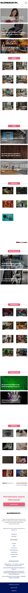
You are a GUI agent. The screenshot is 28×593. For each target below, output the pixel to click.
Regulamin (14, 591)
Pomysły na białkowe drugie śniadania (8, 209)
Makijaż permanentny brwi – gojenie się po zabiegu (9, 438)
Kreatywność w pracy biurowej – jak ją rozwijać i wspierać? (9, 111)
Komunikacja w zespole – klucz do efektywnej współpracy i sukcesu (10, 71)
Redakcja (14, 534)
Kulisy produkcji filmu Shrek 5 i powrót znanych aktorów (10, 357)
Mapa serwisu (14, 588)
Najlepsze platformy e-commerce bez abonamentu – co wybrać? (10, 84)
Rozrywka (14, 304)
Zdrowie (14, 426)
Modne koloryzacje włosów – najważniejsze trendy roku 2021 (9, 451)
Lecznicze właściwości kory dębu (9, 465)
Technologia (14, 372)
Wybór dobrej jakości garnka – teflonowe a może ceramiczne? (9, 222)
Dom (14, 126)
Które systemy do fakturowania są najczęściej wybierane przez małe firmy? (10, 97)
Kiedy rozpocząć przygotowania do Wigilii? (14, 568)
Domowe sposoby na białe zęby (8, 478)
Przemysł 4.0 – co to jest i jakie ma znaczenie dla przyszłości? (14, 565)
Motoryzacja (14, 251)
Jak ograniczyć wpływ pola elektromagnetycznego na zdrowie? (10, 385)
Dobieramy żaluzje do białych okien (11, 170)
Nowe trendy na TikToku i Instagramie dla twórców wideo (9, 344)
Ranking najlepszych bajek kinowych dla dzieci (10, 49)
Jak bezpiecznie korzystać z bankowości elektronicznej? (10, 401)
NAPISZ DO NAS (14, 504)
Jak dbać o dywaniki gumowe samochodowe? (11, 264)
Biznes (14, 58)
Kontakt (14, 536)
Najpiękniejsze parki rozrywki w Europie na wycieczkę (10, 330)
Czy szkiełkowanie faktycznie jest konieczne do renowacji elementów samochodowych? (12, 280)
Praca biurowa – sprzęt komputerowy (9, 196)
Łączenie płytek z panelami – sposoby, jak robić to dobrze (11, 155)
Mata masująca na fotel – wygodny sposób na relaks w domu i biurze (13, 33)
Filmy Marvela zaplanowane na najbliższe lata (9, 317)
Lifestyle (14, 183)
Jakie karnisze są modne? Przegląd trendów (13, 139)
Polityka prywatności (14, 585)
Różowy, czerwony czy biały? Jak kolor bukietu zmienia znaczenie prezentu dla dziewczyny (12, 18)
